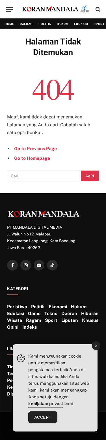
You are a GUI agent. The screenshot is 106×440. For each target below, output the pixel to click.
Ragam (33, 320)
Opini (12, 327)
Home (9, 23)
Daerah (26, 23)
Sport (51, 320)
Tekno (50, 313)
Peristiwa (17, 306)
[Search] (97, 9)
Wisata (14, 320)
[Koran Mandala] (55, 9)
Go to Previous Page (35, 148)
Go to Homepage (32, 158)
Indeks (29, 327)
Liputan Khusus (79, 320)
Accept (42, 417)
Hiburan (90, 313)
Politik (44, 23)
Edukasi (81, 23)
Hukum (63, 23)
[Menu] (9, 9)
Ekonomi (58, 306)
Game (34, 313)
